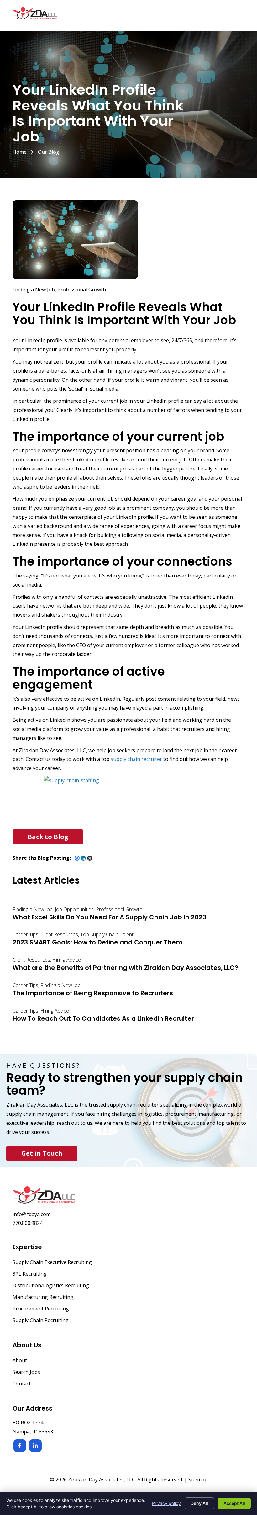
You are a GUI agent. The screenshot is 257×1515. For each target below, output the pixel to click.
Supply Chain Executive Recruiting (52, 1263)
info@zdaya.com (31, 1214)
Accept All (234, 1503)
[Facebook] (77, 858)
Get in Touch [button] (41, 1153)
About (20, 1361)
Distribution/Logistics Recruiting (51, 1286)
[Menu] (237, 16)
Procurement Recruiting (41, 1309)
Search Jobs (26, 1372)
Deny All (199, 1503)
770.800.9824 (28, 1223)
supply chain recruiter (136, 759)
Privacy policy (166, 1503)
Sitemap (197, 1479)
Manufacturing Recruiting (43, 1297)
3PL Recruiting (30, 1274)
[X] (89, 858)
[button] (48, 836)
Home (20, 151)
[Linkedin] (83, 858)
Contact (22, 1384)
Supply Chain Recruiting (41, 1321)
